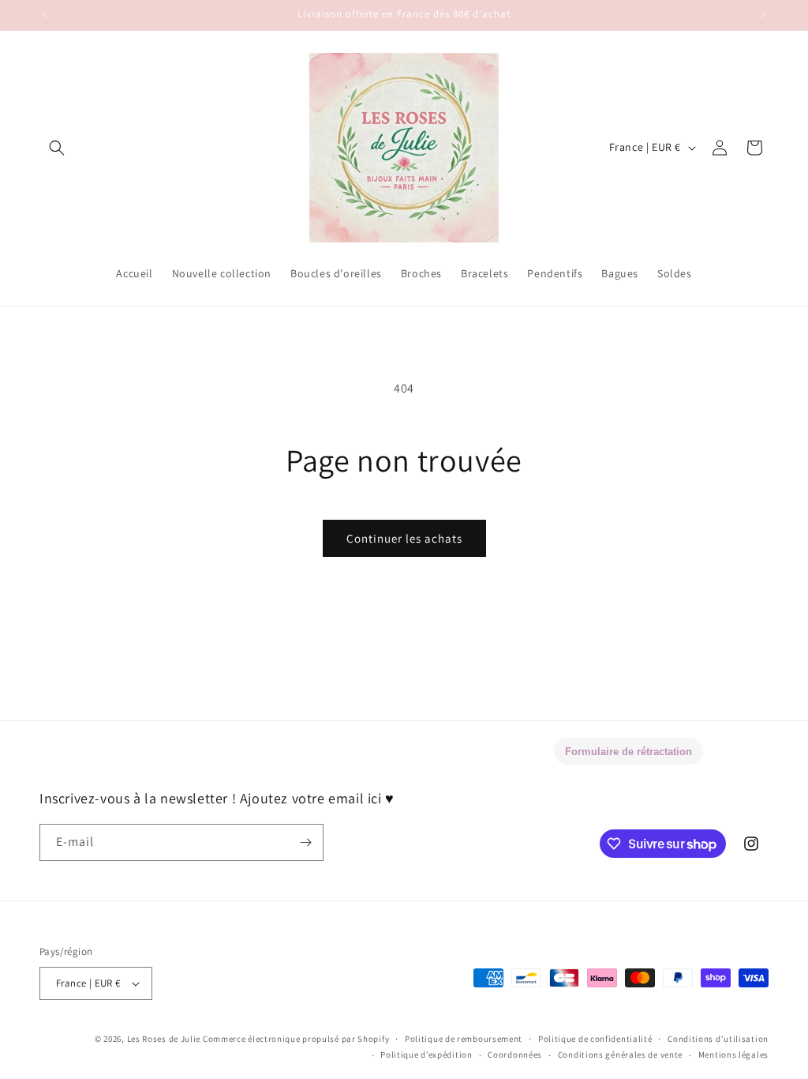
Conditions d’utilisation (718, 1038)
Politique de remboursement (463, 1038)
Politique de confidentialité (595, 1038)
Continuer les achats (404, 538)
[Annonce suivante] (763, 15)
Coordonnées (515, 1054)
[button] (56, 147)
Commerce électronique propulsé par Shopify (296, 1038)
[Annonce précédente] (45, 15)
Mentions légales (733, 1054)
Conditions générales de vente (620, 1054)
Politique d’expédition (426, 1054)
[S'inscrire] (305, 842)
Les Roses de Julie (164, 1038)
